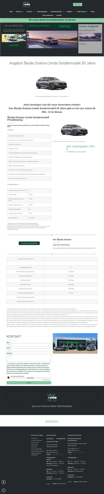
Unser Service (81, 11)
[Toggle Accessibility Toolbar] (4, 482)
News (92, 11)
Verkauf (29, 11)
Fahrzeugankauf (42, 11)
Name (8, 342)
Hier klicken (30, 378)
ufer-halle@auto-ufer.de (57, 454)
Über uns (19, 11)
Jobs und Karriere (47, 15)
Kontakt (59, 15)
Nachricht (9, 353)
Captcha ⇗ (47, 379)
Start (11, 11)
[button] (79, 38)
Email (8, 348)
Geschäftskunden (56, 11)
